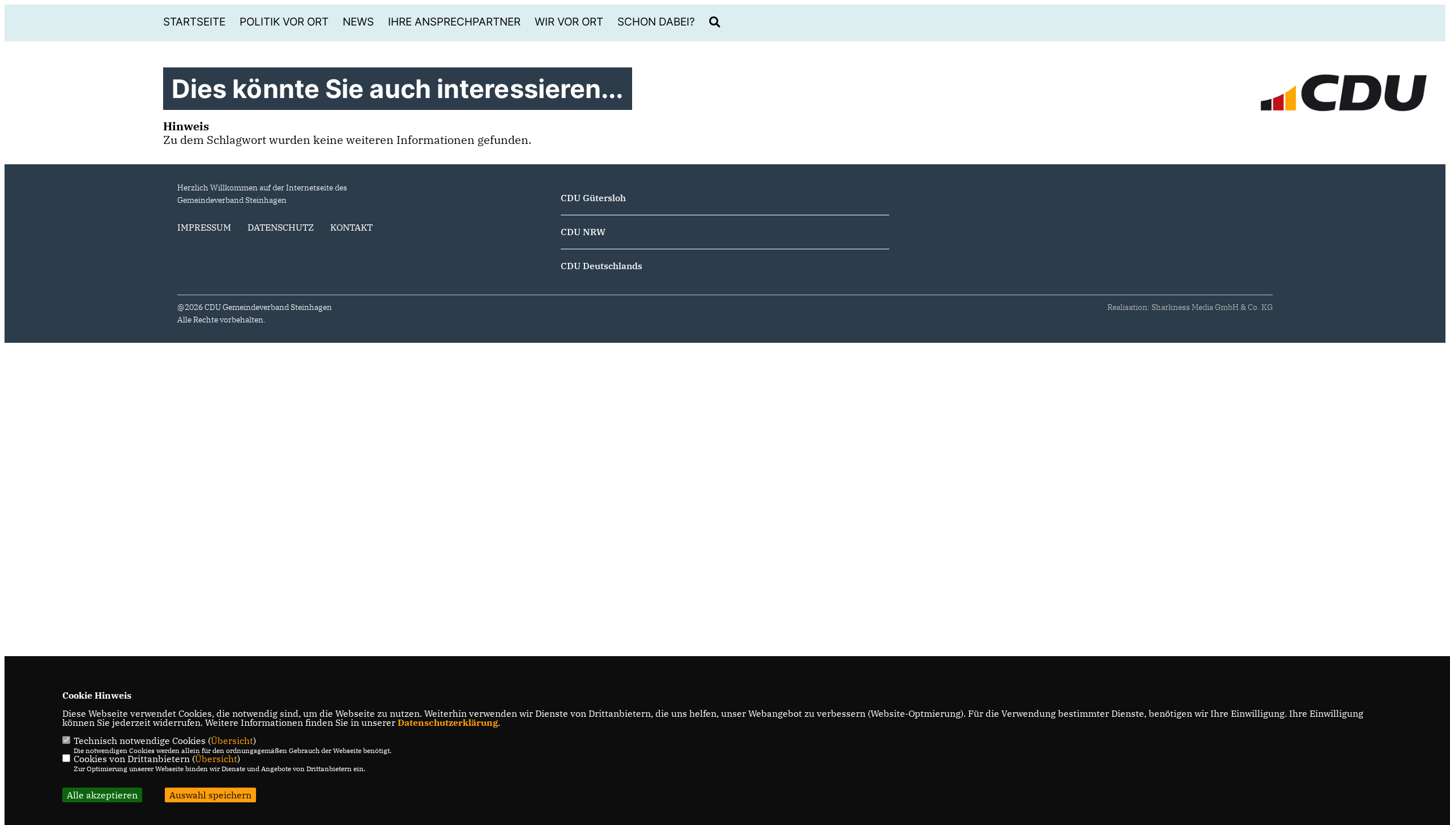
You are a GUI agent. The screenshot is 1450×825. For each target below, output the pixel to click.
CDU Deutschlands (601, 265)
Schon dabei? (656, 21)
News (358, 21)
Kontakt (351, 227)
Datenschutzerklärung (448, 722)
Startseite (194, 21)
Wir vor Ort (569, 21)
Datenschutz (281, 227)
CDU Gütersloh (593, 197)
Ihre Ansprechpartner (454, 21)
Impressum (204, 227)
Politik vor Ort (284, 21)
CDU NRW (583, 231)
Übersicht (232, 740)
